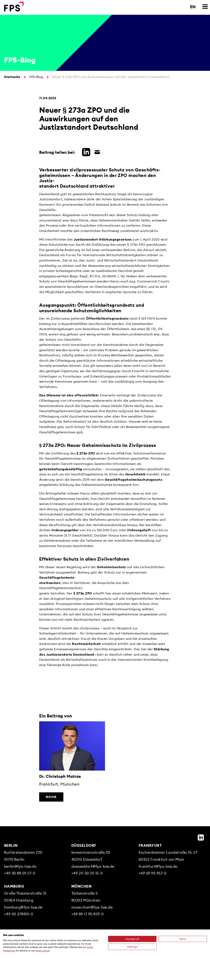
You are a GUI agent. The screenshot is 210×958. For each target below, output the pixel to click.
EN (193, 6)
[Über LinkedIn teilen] (85, 151)
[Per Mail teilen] (96, 151)
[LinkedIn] (201, 837)
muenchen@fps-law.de (92, 907)
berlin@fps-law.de (20, 866)
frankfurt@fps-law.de (158, 866)
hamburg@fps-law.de (23, 907)
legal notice (42, 950)
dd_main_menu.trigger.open (205, 6)
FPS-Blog (36, 77)
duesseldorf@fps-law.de (92, 866)
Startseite (12, 77)
